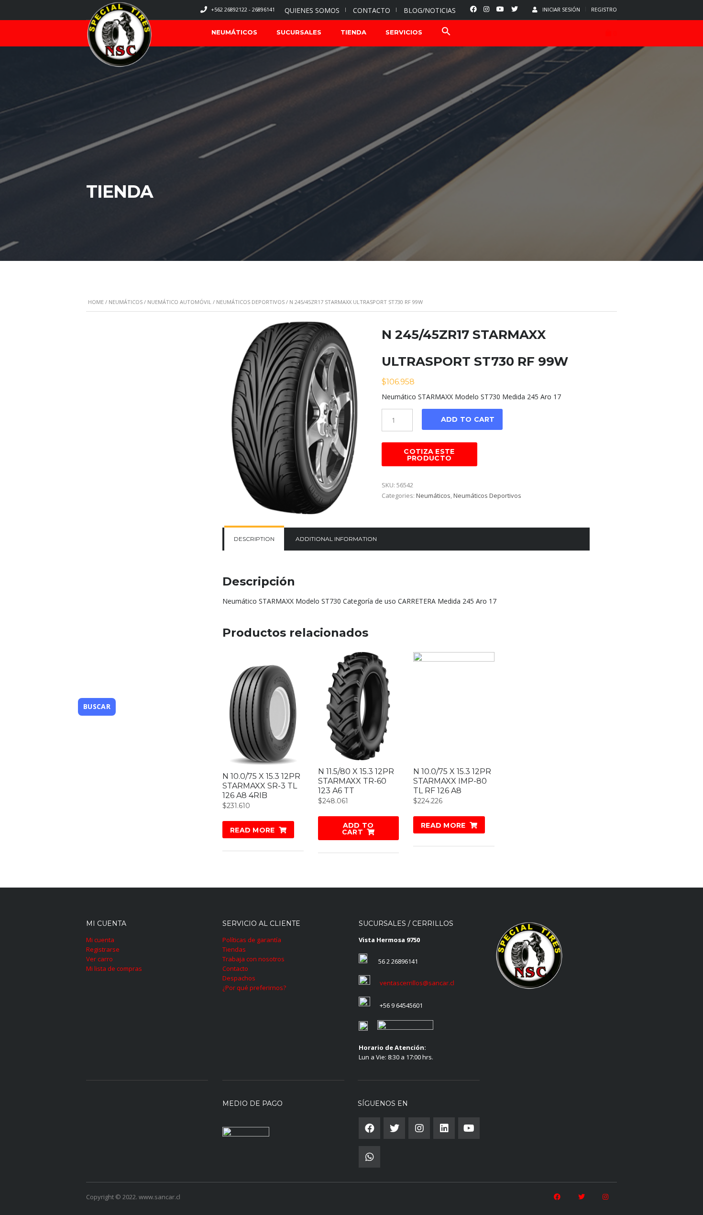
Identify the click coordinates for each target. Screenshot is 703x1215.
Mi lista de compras (114, 968)
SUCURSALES (298, 32)
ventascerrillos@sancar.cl (417, 983)
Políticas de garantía (251, 939)
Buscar (96, 706)
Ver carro (99, 959)
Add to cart (468, 419)
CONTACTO (371, 10)
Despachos (238, 978)
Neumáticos (126, 301)
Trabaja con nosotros (253, 959)
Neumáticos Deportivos (250, 301)
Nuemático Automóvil (179, 301)
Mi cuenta (100, 939)
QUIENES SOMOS (312, 10)
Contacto (235, 968)
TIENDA (353, 32)
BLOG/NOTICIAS (430, 10)
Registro (604, 9)
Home (96, 301)
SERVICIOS (403, 32)
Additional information (336, 538)
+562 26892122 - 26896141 (243, 9)
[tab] (254, 539)
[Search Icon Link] (446, 32)
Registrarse (103, 949)
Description (254, 538)
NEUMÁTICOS (234, 32)
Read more (252, 830)
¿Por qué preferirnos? (254, 987)
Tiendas (234, 949)
